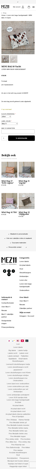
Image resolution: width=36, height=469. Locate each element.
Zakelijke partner (25, 308)
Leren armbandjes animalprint (18, 395)
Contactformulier (7, 303)
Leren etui (23, 280)
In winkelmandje (21, 138)
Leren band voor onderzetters (18, 384)
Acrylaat (18, 402)
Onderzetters (24, 290)
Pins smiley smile (12, 439)
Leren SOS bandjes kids (18, 397)
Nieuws (4, 310)
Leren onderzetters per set (18, 389)
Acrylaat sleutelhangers (18, 452)
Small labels (23, 359)
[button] (33, 7)
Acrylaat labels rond (18, 411)
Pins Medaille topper (18, 436)
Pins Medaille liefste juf (18, 422)
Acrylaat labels (24, 265)
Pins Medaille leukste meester (18, 425)
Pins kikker (26, 447)
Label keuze (6, 121)
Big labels (12, 350)
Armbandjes (23, 276)
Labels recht (12, 353)
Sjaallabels (13, 359)
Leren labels (24, 261)
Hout (21, 269)
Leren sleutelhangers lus (18, 378)
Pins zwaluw (18, 450)
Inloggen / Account (26, 316)
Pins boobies (25, 439)
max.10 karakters (8, 128)
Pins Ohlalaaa (12, 420)
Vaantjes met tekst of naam (18, 464)
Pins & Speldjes (18, 416)
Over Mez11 (5, 307)
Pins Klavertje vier (18, 445)
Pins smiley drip (24, 442)
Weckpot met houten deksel (18, 461)
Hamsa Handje (24, 420)
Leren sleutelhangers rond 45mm (18, 372)
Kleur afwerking (8, 114)
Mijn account (16, 7)
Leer (18, 344)
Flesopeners (24, 458)
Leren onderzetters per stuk (18, 386)
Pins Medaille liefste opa (18, 431)
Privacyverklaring (7, 327)
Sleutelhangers (25, 273)
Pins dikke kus (11, 442)
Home (3, 15)
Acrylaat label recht (18, 409)
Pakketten (24, 356)
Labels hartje (23, 350)
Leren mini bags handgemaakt (17, 15)
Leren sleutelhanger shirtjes (18, 375)
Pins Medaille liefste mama (18, 428)
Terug (4, 13)
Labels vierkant (13, 356)
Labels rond (23, 353)
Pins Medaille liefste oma (18, 434)
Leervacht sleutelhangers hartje (18, 364)
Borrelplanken (12, 458)
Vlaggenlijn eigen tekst (18, 466)
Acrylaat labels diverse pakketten (18, 414)
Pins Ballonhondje (13, 447)
